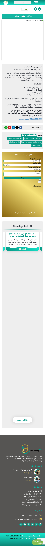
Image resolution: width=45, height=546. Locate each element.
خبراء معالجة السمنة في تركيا (31, 142)
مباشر (40, 543)
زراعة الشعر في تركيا (32, 499)
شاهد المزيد (22, 420)
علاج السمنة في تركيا (32, 496)
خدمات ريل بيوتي (33, 491)
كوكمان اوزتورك (36, 145)
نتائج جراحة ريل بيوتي (32, 494)
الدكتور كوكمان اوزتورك (29, 135)
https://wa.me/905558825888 (30, 119)
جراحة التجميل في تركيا (31, 502)
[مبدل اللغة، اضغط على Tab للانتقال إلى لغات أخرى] (25, 9)
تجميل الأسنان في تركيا (31, 505)
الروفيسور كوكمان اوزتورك (32, 138)
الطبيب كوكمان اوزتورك (15, 138)
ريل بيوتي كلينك (14, 142)
